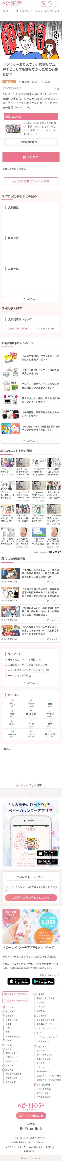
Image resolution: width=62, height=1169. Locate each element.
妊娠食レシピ (12, 1057)
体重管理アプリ (44, 1041)
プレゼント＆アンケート (47, 1019)
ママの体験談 (24, 675)
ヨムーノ (40, 1067)
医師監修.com (43, 1071)
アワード (41, 1002)
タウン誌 (41, 1010)
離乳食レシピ (12, 1052)
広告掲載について (37, 1146)
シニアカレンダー (45, 1058)
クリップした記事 (31, 785)
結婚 (47, 81)
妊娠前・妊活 (12, 1019)
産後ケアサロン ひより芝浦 (47, 1079)
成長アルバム (11, 1065)
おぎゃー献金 (43, 1093)
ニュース (14, 11)
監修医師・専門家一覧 (17, 1000)
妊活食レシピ (12, 1061)
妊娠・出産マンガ (17, 659)
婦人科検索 (11, 1082)
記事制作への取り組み (17, 993)
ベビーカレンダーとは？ (25, 1137)
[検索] (50, 4)
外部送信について (42, 1142)
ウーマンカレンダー (46, 1054)
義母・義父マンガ (37, 664)
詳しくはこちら (48, 974)
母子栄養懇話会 (44, 1097)
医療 (10, 675)
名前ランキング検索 (46, 998)
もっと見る (29, 299)
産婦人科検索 (12, 1077)
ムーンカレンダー (44, 1050)
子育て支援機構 (44, 1088)
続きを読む (31, 157)
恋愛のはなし (13, 117)
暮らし (25, 11)
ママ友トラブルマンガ (19, 670)
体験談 (9, 1044)
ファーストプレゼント (46, 1028)
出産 (47, 670)
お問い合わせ (30, 1151)
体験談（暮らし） (31, 81)
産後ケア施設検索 (13, 1073)
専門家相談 (10, 1011)
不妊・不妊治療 (13, 1036)
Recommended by (41, 551)
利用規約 (50, 1146)
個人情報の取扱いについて (21, 1142)
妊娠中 (9, 1023)
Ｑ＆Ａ (9, 1040)
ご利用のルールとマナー (31, 877)
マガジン (41, 1006)
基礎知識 (9, 1015)
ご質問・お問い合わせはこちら (31, 897)
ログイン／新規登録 (31, 1116)
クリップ (53, 581)
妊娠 (37, 670)
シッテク (41, 1063)
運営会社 (41, 1137)
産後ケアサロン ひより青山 (47, 1075)
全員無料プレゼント (46, 1024)
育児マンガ (36, 659)
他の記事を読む (29, 142)
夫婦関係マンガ (16, 664)
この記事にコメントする (34, 181)
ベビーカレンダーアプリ (47, 1037)
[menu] (57, 4)
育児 (8, 1032)
